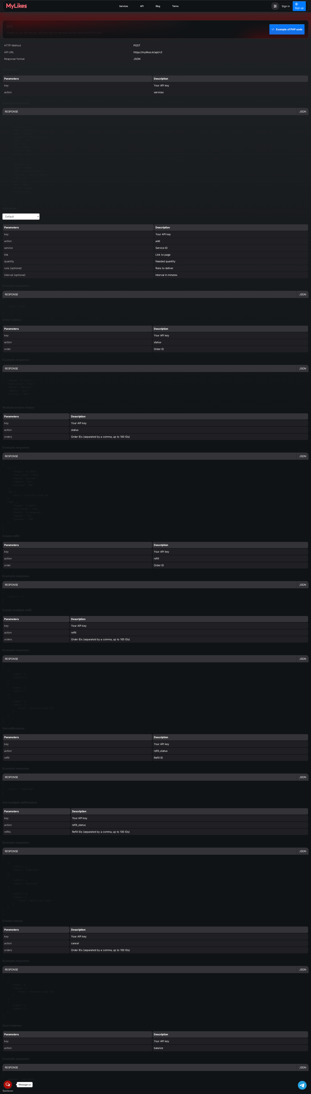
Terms (175, 6)
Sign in (286, 6)
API (142, 6)
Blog (158, 6)
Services (123, 6)
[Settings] (275, 6)
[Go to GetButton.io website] (8, 1091)
